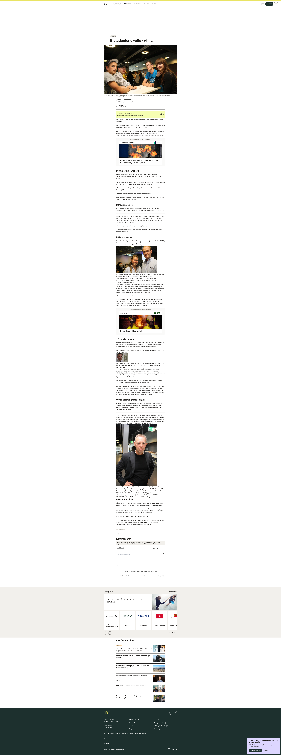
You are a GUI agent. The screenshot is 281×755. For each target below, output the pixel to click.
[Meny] (276, 4)
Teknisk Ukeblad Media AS (117, 749)
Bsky (130, 729)
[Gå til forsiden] (105, 4)
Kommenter (128, 101)
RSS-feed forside (134, 720)
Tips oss (173, 713)
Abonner (269, 4)
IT (117, 529)
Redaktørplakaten (141, 733)
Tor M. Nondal (108, 727)
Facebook (132, 723)
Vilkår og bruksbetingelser (161, 726)
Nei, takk (266, 750)
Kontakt (106, 743)
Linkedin (131, 726)
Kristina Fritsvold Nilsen (111, 721)
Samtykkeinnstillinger (160, 723)
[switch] (162, 114)
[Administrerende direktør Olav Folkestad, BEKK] (140, 357)
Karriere (113, 36)
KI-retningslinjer (158, 729)
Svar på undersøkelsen (255, 750)
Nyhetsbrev (157, 720)
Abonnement (108, 739)
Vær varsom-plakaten (127, 733)
